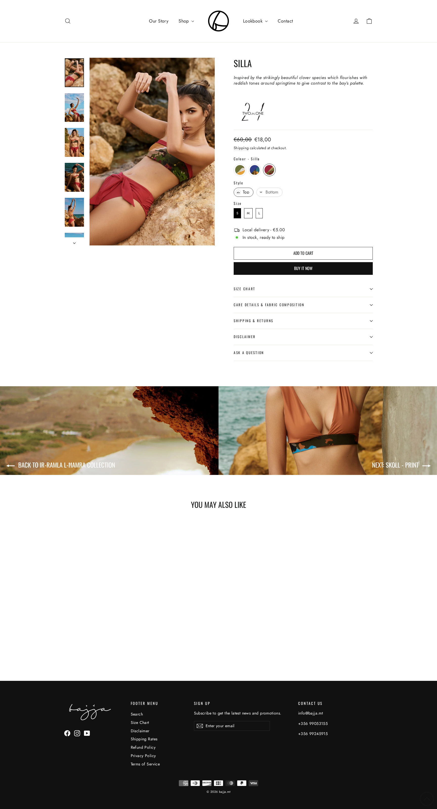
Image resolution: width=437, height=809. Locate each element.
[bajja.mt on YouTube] (87, 733)
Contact (285, 21)
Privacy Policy (143, 756)
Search (137, 714)
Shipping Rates (144, 739)
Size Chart (244, 288)
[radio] (240, 170)
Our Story (158, 21)
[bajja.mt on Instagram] (77, 733)
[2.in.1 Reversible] (255, 121)
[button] (426, 798)
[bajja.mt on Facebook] (67, 733)
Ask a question (249, 352)
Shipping (241, 147)
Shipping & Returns (253, 320)
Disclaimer (245, 336)
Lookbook (253, 21)
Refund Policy (143, 747)
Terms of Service (145, 764)
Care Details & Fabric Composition (269, 304)
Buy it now (303, 268)
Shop (184, 21)
